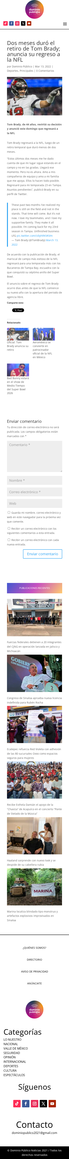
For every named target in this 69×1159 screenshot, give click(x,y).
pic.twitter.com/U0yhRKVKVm (35, 235)
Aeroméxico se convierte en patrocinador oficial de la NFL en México (42, 350)
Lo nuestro (12, 1040)
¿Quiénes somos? (34, 947)
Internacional (14, 1062)
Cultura (10, 1071)
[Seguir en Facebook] (11, 23)
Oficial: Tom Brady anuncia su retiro (18, 346)
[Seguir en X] (23, 23)
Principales (26, 70)
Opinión (9, 1057)
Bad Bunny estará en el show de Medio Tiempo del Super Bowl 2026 (18, 385)
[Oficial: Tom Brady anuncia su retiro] (18, 334)
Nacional (10, 1044)
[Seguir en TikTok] (5, 23)
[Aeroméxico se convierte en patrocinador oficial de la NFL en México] (44, 334)
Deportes (12, 70)
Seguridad (11, 1053)
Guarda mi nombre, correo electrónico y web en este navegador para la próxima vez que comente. (34, 517)
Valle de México (15, 1048)
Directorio (34, 959)
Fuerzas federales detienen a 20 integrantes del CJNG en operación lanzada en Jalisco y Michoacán (34, 646)
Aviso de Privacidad (34, 971)
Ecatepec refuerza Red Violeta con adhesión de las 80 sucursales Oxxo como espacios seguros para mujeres (34, 753)
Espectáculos (14, 1075)
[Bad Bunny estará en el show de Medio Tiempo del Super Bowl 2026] (18, 370)
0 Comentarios (45, 70)
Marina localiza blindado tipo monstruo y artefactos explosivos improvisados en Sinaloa (32, 916)
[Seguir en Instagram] (17, 23)
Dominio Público (22, 66)
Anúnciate (34, 983)
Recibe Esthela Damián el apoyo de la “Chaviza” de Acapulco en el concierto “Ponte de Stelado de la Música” (34, 809)
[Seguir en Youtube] (29, 23)
